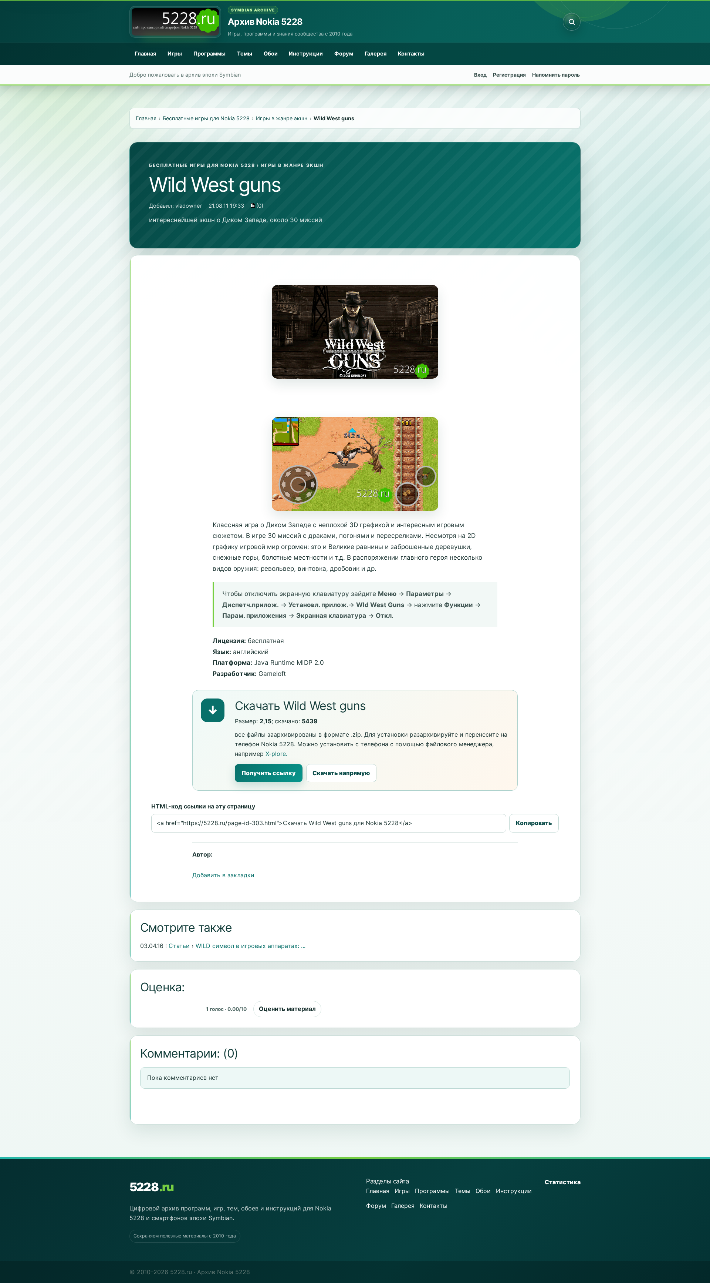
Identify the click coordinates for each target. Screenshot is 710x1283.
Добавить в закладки (223, 875)
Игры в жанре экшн (292, 165)
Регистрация (509, 75)
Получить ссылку (268, 773)
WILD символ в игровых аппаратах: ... (250, 945)
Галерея (375, 53)
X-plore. (276, 753)
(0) (259, 205)
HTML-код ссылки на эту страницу (203, 806)
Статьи (179, 945)
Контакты (411, 53)
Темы (244, 53)
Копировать (534, 823)
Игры (175, 53)
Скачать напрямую (341, 773)
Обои (271, 53)
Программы (209, 53)
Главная (145, 53)
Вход (480, 75)
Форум (343, 53)
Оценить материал (287, 1008)
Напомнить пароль (556, 75)
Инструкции (306, 53)
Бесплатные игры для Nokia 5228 (202, 165)
